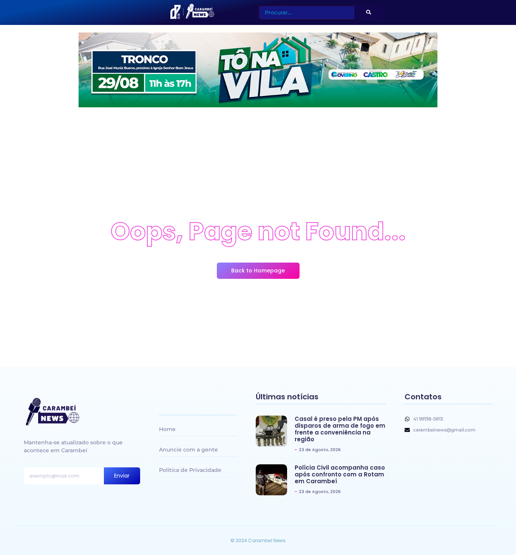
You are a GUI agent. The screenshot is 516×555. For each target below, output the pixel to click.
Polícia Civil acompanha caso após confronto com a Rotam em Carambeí (340, 474)
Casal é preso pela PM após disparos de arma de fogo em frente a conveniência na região (340, 429)
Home (167, 429)
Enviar (122, 475)
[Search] (368, 13)
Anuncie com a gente (188, 449)
